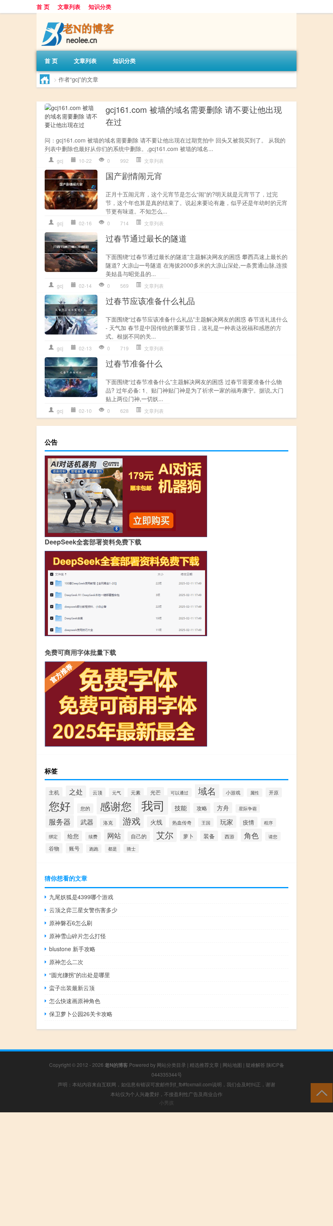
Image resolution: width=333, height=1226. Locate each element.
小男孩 (166, 1102)
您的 (85, 808)
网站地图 (232, 1064)
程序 (268, 822)
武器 (86, 822)
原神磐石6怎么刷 (70, 923)
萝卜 (188, 836)
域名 (207, 790)
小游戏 (233, 792)
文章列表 (69, 6)
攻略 (202, 808)
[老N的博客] (79, 16)
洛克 (108, 822)
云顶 (97, 792)
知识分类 (100, 6)
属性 (254, 793)
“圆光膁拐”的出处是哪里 (79, 975)
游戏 (132, 820)
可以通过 (179, 792)
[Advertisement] (166, 1169)
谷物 (54, 848)
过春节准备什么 (134, 363)
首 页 (43, 6)
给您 (73, 836)
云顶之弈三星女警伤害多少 (83, 910)
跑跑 (93, 849)
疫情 (248, 822)
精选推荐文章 (204, 1064)
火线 (156, 822)
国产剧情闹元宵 (134, 175)
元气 (116, 792)
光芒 (155, 792)
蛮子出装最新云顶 (72, 988)
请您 (272, 836)
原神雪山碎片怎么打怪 (77, 936)
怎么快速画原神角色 (74, 1001)
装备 (209, 836)
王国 (205, 822)
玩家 (226, 822)
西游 (229, 836)
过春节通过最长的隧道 (146, 238)
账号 (74, 848)
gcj (60, 160)
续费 (93, 836)
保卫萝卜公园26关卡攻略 (80, 1014)
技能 (181, 807)
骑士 (131, 848)
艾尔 (164, 835)
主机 (54, 792)
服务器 (60, 821)
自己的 (139, 836)
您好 (60, 806)
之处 (76, 791)
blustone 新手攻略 (72, 949)
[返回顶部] (320, 1092)
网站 (114, 835)
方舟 (223, 807)
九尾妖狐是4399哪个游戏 (81, 897)
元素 (136, 792)
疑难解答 (255, 1064)
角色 (251, 835)
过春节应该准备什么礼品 (150, 300)
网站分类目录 (171, 1064)
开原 (274, 792)
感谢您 (116, 805)
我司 (153, 805)
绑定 (53, 836)
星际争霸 (248, 808)
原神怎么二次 (66, 962)
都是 (112, 848)
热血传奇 (182, 822)
